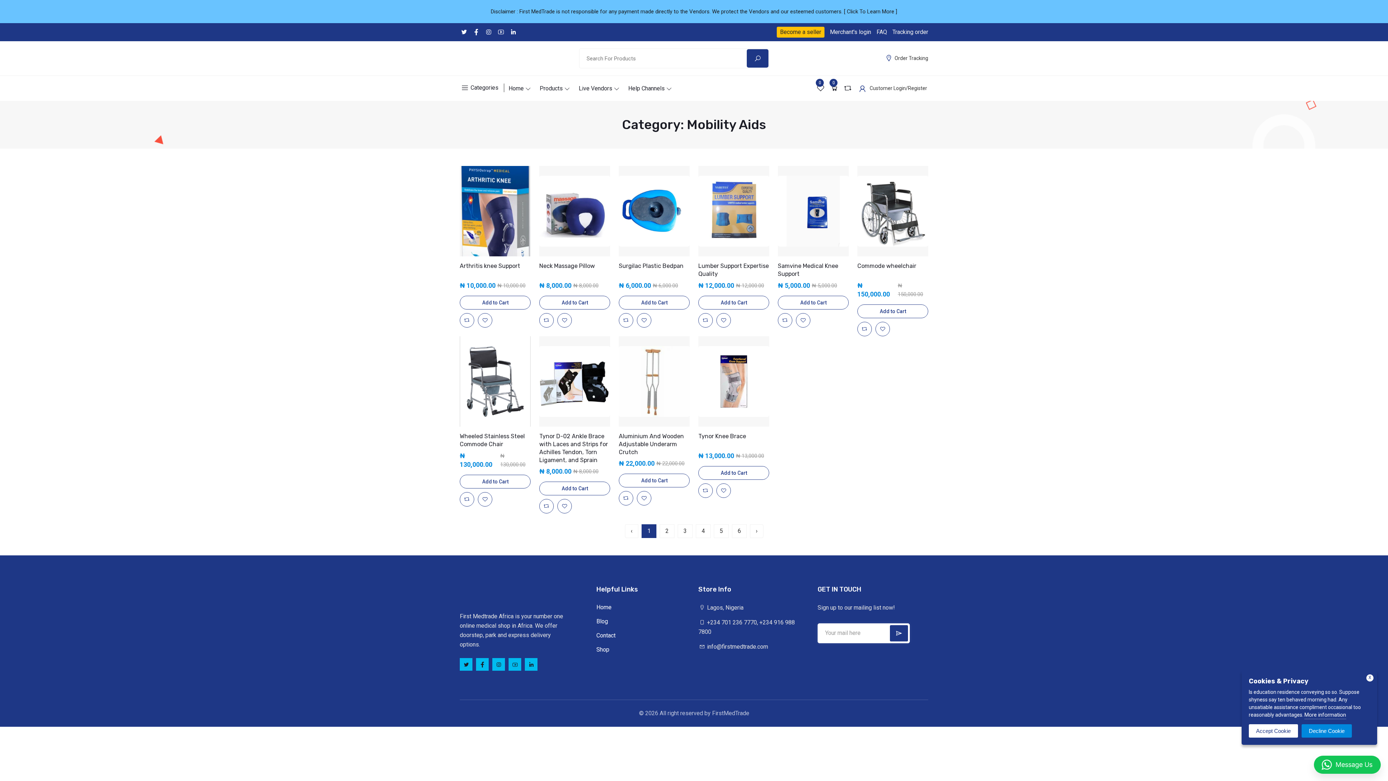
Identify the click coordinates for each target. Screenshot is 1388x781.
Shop (602, 649)
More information (1325, 715)
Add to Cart (495, 303)
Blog (602, 621)
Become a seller (800, 32)
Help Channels (646, 88)
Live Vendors (595, 88)
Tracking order (910, 32)
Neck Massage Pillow (567, 266)
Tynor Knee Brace (722, 436)
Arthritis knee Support (490, 266)
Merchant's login (850, 32)
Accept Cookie (1273, 731)
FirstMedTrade (730, 713)
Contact (606, 635)
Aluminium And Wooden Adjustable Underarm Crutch (651, 444)
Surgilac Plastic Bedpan (651, 266)
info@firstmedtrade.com (737, 646)
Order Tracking (911, 58)
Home (516, 88)
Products (551, 88)
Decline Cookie (1327, 731)
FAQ (882, 32)
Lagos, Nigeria (725, 607)
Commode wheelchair (886, 266)
